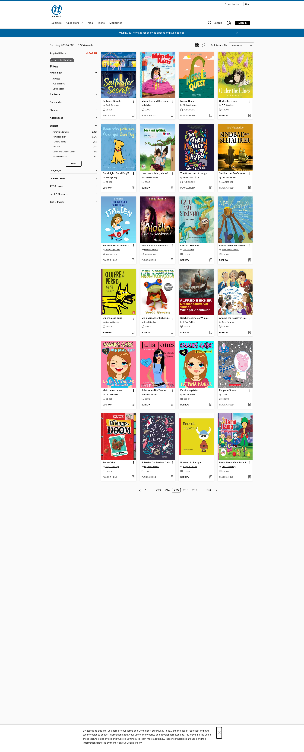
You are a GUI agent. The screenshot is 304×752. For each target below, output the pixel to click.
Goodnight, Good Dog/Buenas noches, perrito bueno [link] (117, 173)
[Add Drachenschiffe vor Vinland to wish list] (211, 333)
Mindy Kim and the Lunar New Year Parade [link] (156, 101)
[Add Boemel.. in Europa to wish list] (211, 477)
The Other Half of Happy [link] (193, 173)
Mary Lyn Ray (111, 177)
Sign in (242, 23)
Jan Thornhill (188, 249)
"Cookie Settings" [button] (126, 738)
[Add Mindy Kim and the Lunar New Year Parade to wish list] (172, 116)
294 (167, 490)
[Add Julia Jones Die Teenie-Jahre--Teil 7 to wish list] (172, 405)
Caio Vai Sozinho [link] (189, 245)
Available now (59, 84)
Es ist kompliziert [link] (189, 390)
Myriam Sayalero (151, 466)
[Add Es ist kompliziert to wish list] (211, 405)
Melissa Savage (190, 105)
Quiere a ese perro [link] (112, 318)
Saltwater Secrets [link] (112, 101)
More (73, 163)
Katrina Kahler (111, 394)
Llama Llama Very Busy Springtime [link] (233, 462)
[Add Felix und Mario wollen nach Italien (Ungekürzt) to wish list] (133, 260)
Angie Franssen (190, 466)
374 (208, 490)
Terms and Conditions (139, 730)
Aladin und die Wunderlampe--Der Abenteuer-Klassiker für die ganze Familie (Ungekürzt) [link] (156, 245)
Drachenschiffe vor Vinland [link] (194, 318)
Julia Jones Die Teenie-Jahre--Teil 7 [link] (156, 390)
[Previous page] (140, 490)
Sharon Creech (112, 322)
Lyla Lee (148, 105)
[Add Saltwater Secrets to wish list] (133, 116)
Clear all (91, 53)
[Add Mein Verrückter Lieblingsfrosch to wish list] (172, 333)
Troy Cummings (112, 466)
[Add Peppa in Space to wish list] (249, 405)
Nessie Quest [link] (187, 101)
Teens (101, 23)
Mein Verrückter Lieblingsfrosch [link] (156, 318)
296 (185, 490)
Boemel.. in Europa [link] (190, 462)
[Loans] (229, 23)
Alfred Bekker (189, 322)
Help (247, 4)
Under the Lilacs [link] (228, 101)
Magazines (115, 23)
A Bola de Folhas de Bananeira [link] (233, 245)
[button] (233, 4)
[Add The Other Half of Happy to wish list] (211, 188)
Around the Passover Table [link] (233, 318)
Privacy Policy (163, 730)
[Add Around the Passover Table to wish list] (249, 333)
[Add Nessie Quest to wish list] (211, 116)
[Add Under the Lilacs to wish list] (249, 116)
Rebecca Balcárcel (191, 177)
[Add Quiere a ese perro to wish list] (133, 333)
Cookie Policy (134, 742)
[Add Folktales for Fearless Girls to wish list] (172, 477)
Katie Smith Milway (230, 249)
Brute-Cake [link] (109, 462)
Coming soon (58, 89)
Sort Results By (219, 45)
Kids (90, 23)
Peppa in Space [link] (227, 390)
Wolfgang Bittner (112, 249)
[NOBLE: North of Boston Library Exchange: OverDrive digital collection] (56, 11)
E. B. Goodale (228, 105)
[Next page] (216, 490)
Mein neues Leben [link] (113, 390)
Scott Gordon (150, 322)
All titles (56, 79)
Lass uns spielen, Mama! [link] (155, 173)
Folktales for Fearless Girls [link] (156, 462)
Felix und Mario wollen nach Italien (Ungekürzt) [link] (117, 245)
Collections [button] (73, 23)
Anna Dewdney (228, 466)
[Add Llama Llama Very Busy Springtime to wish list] (249, 477)
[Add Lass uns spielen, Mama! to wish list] (172, 188)
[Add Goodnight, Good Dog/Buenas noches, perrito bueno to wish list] (133, 188)
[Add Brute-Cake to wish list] (133, 477)
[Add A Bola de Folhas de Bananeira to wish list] (249, 260)
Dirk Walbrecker (229, 177)
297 (194, 490)
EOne (224, 394)
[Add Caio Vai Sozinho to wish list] (211, 260)
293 (158, 490)
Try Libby (122, 33)
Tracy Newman (228, 322)
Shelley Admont (151, 177)
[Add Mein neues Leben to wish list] (133, 405)
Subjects (56, 23)
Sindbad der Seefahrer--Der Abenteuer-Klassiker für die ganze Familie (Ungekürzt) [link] (233, 173)
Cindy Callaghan (112, 105)
